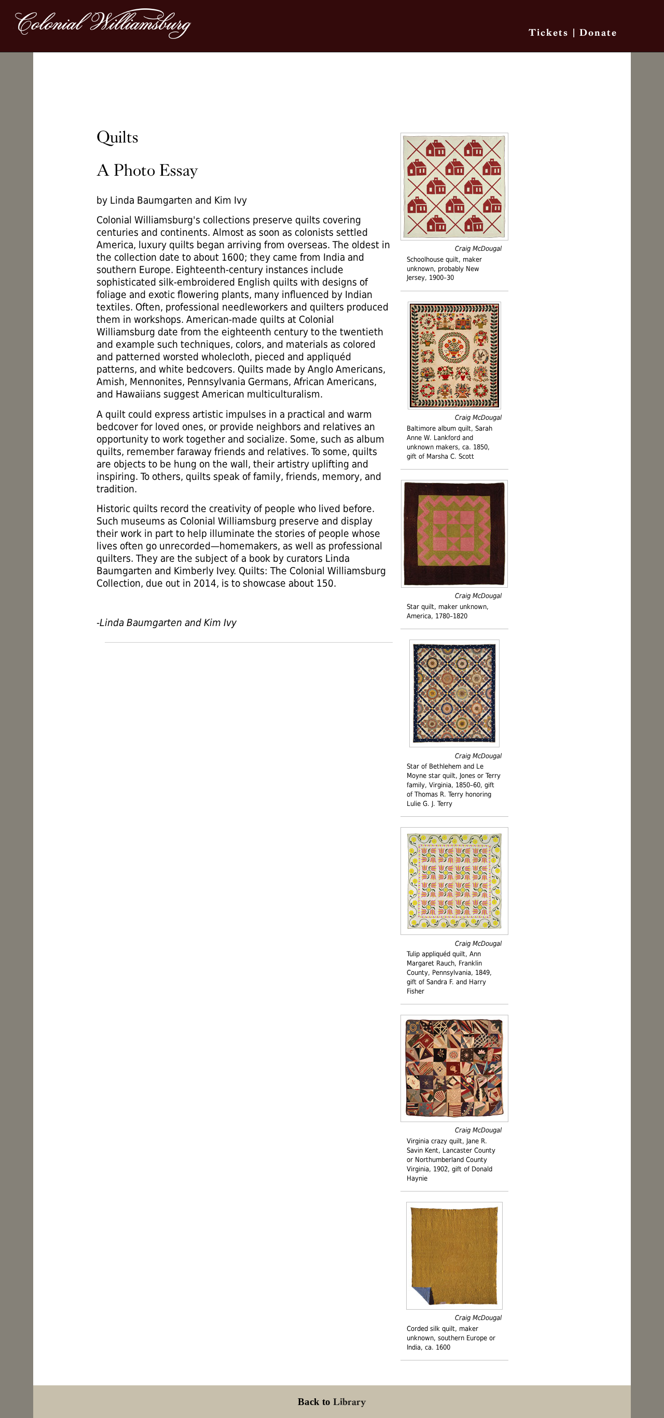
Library (349, 1402)
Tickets (549, 32)
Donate (598, 32)
